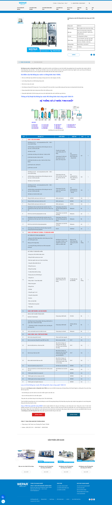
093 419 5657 (44, 488)
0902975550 (75, 3)
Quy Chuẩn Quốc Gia (76, 499)
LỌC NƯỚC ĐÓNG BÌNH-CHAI (63, 487)
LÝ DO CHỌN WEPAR (81, 493)
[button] (20, 18)
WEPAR (41, 406)
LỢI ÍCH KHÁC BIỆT (81, 487)
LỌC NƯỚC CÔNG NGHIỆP (62, 485)
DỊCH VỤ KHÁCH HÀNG (81, 489)
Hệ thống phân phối (34, 499)
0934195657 (82, 3)
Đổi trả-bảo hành (60, 499)
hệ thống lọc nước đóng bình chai (68, 406)
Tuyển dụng (51, 499)
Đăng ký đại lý (44, 499)
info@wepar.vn (36, 490)
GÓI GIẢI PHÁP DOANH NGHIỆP (83, 485)
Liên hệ (73, 54)
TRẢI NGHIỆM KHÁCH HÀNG (82, 491)
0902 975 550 (37, 488)
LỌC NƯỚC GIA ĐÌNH (61, 489)
